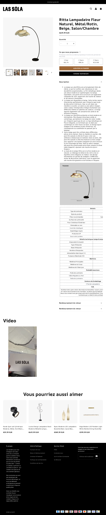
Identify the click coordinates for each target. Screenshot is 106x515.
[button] (91, 9)
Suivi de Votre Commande (61, 456)
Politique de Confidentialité (38, 460)
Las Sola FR (12, 512)
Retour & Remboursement (37, 453)
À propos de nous (35, 449)
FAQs (55, 449)
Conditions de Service (36, 463)
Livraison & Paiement (36, 456)
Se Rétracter (57, 460)
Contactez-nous (58, 453)
